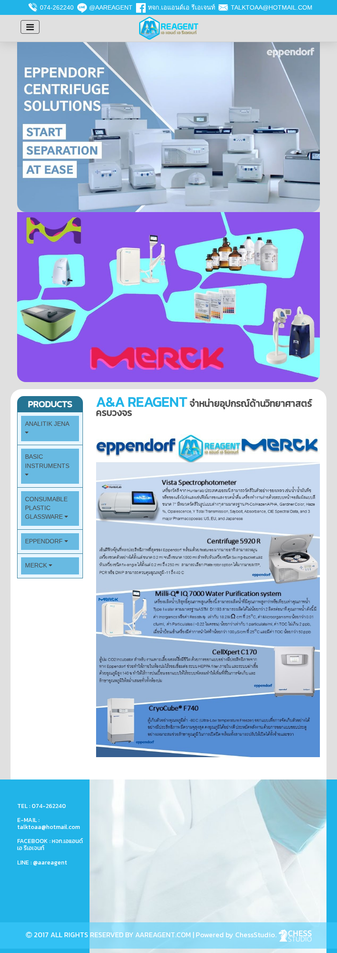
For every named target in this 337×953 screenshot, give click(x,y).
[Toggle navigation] (30, 27)
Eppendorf (45, 541)
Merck (37, 565)
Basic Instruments (47, 461)
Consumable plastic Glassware (46, 508)
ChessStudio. (256, 934)
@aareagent (111, 7)
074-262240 (57, 7)
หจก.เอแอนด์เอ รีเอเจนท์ (181, 7)
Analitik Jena (47, 424)
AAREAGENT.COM (163, 934)
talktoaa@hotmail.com (271, 7)
